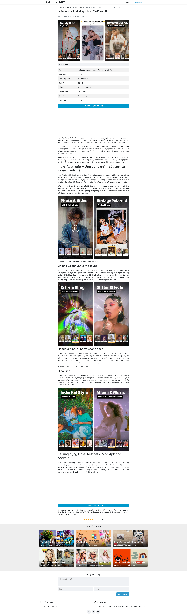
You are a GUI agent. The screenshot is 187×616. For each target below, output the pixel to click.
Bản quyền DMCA (104, 606)
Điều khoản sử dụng (137, 606)
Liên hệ (55, 606)
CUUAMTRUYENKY (52, 2)
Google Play (82, 96)
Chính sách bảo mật (120, 606)
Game (128, 2)
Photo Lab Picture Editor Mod (77, 367)
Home (60, 7)
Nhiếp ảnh (78, 7)
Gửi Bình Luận (122, 594)
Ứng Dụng (68, 7)
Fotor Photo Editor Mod (91, 261)
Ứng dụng (138, 2)
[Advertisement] (93, 123)
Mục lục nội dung (65, 64)
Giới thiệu (46, 606)
